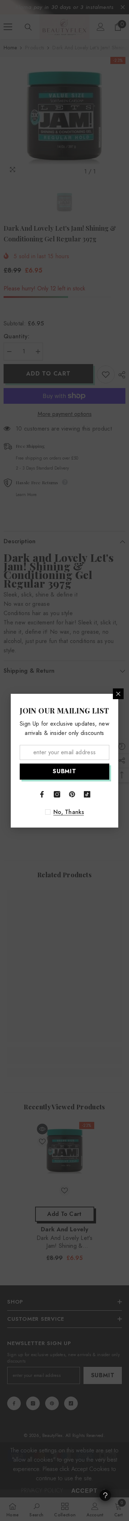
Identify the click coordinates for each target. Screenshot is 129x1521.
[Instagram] (56, 794)
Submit (64, 771)
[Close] (118, 693)
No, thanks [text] (68, 812)
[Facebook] (41, 794)
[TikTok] (87, 794)
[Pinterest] (72, 794)
